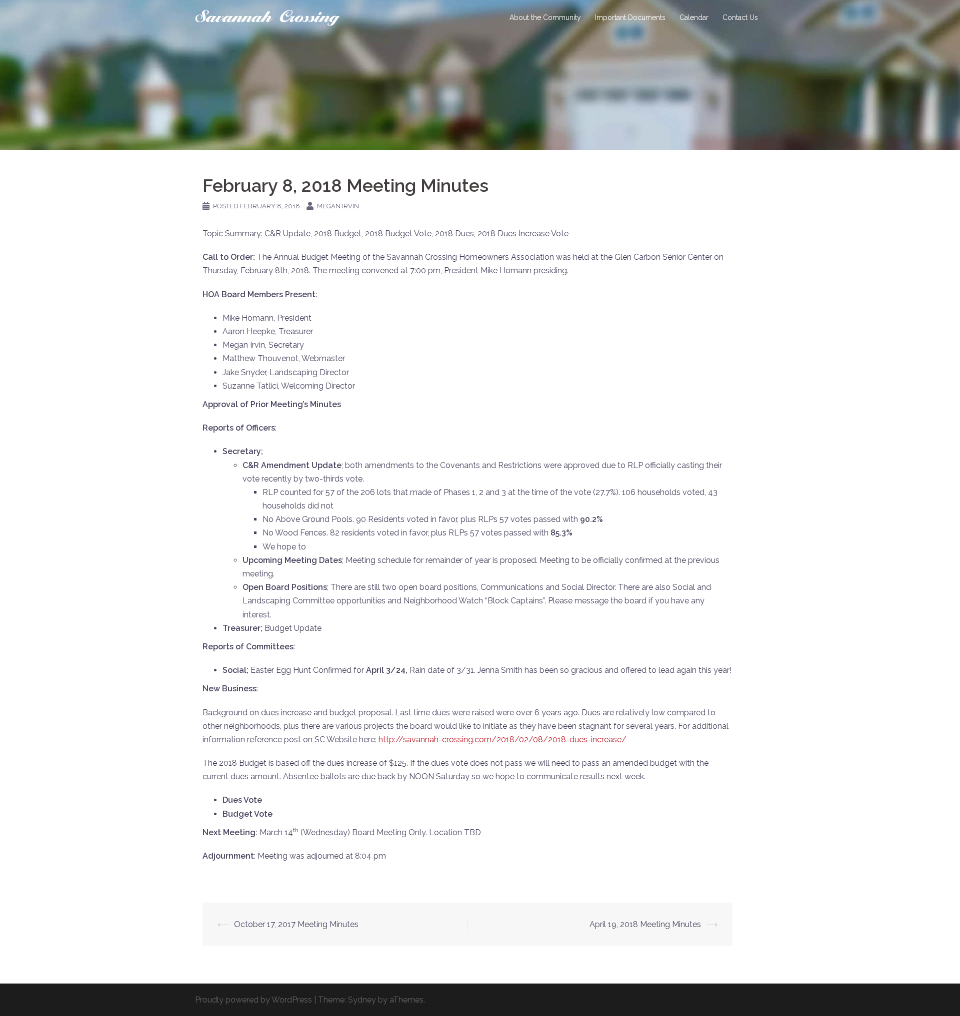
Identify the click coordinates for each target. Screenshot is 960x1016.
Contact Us (740, 17)
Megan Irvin (338, 206)
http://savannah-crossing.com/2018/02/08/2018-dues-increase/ (502, 739)
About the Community (545, 17)
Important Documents (630, 17)
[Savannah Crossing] (267, 17)
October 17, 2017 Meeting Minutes (296, 924)
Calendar (694, 17)
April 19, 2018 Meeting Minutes (645, 924)
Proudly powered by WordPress (253, 1000)
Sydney (362, 1000)
